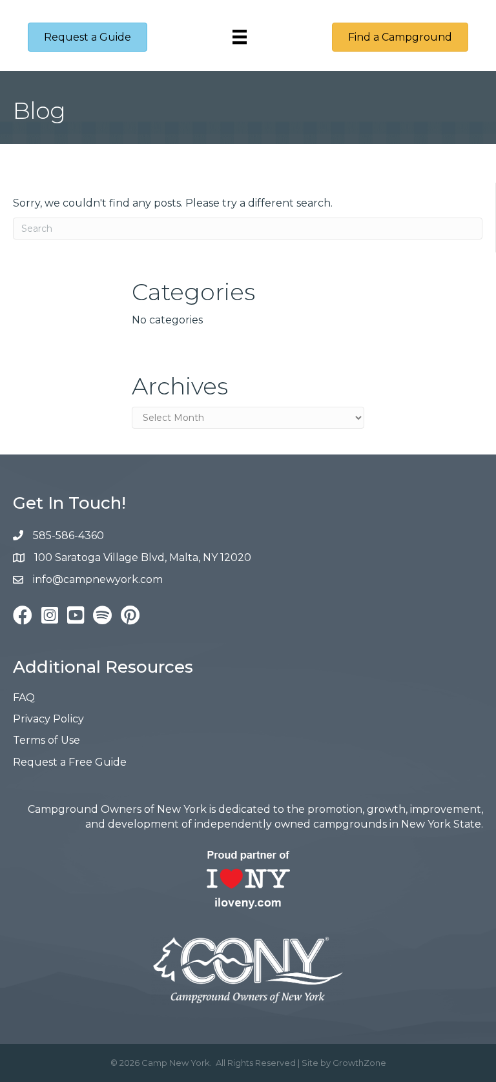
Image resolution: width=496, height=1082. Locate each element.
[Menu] (239, 37)
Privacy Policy (48, 719)
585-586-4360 (68, 535)
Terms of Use (46, 740)
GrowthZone (359, 1062)
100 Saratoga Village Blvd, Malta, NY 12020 (142, 557)
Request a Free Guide (70, 762)
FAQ (24, 697)
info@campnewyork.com (99, 579)
